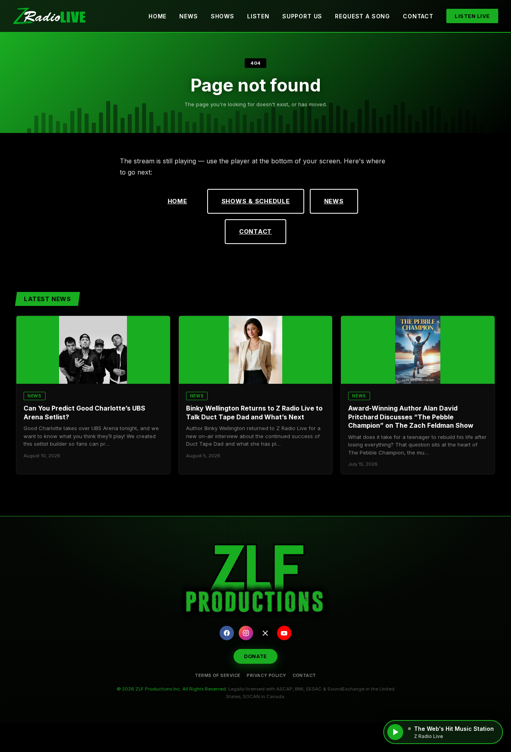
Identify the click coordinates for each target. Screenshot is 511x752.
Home (157, 16)
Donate (255, 656)
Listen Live (472, 16)
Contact (418, 16)
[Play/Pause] (395, 732)
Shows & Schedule (256, 201)
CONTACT (304, 675)
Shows (222, 16)
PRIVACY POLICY (266, 675)
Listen (258, 16)
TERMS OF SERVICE (217, 675)
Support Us (302, 16)
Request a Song (362, 16)
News (188, 16)
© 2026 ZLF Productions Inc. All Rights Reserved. (172, 689)
